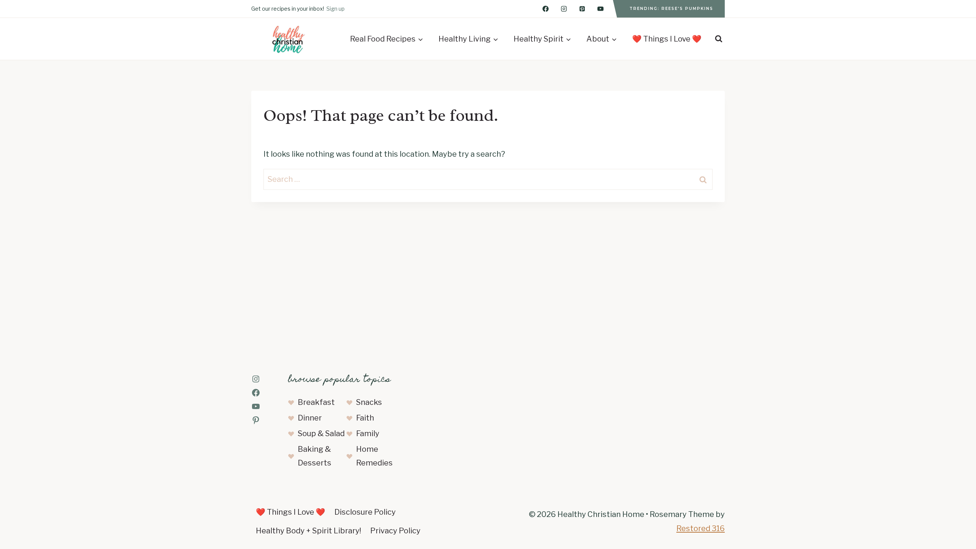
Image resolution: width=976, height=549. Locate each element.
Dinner (310, 417)
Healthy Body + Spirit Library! (308, 530)
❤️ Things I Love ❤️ (667, 38)
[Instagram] (564, 9)
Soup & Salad (321, 433)
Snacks (369, 402)
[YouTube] (600, 9)
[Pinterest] (582, 9)
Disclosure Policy (365, 512)
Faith (365, 417)
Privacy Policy (395, 530)
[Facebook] (545, 9)
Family (367, 433)
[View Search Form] (718, 39)
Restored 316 (700, 528)
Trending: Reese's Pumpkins (671, 8)
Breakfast (316, 402)
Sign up (335, 8)
